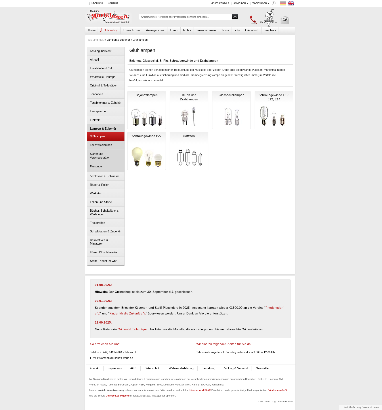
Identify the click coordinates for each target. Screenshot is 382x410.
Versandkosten (371, 407)
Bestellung (208, 368)
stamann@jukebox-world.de (116, 358)
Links (237, 30)
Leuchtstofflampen (101, 145)
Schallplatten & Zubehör (105, 231)
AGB (133, 368)
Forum (174, 30)
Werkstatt (96, 193)
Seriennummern (206, 30)
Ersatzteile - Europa (102, 77)
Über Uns (97, 3)
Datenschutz (153, 368)
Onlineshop (111, 30)
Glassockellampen (231, 95)
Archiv (187, 30)
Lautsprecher (98, 111)
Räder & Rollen (99, 184)
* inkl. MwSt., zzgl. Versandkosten (275, 401)
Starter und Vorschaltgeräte (99, 155)
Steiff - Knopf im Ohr (103, 260)
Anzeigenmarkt (155, 30)
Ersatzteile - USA (101, 68)
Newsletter (262, 368)
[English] (291, 4)
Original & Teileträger (103, 85)
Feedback (270, 30)
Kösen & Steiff (132, 30)
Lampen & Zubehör (118, 39)
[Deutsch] (283, 4)
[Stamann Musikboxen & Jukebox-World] (108, 17)
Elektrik (95, 120)
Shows (224, 30)
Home (92, 30)
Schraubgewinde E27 (147, 136)
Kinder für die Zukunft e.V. (127, 313)
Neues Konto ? (220, 3)
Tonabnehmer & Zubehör (105, 102)
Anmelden (239, 3)
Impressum (115, 368)
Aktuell (94, 59)
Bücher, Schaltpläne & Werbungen (104, 212)
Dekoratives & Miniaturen (99, 241)
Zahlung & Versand (235, 368)
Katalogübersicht (100, 51)
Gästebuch (252, 30)
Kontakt (113, 3)
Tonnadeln (96, 94)
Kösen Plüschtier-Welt (104, 252)
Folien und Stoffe (101, 202)
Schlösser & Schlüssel (104, 176)
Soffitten (189, 136)
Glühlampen (140, 39)
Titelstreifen (97, 222)
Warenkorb (259, 3)
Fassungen (96, 166)
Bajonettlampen (147, 95)
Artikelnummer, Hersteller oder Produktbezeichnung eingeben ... (175, 16)
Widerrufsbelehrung (181, 368)
